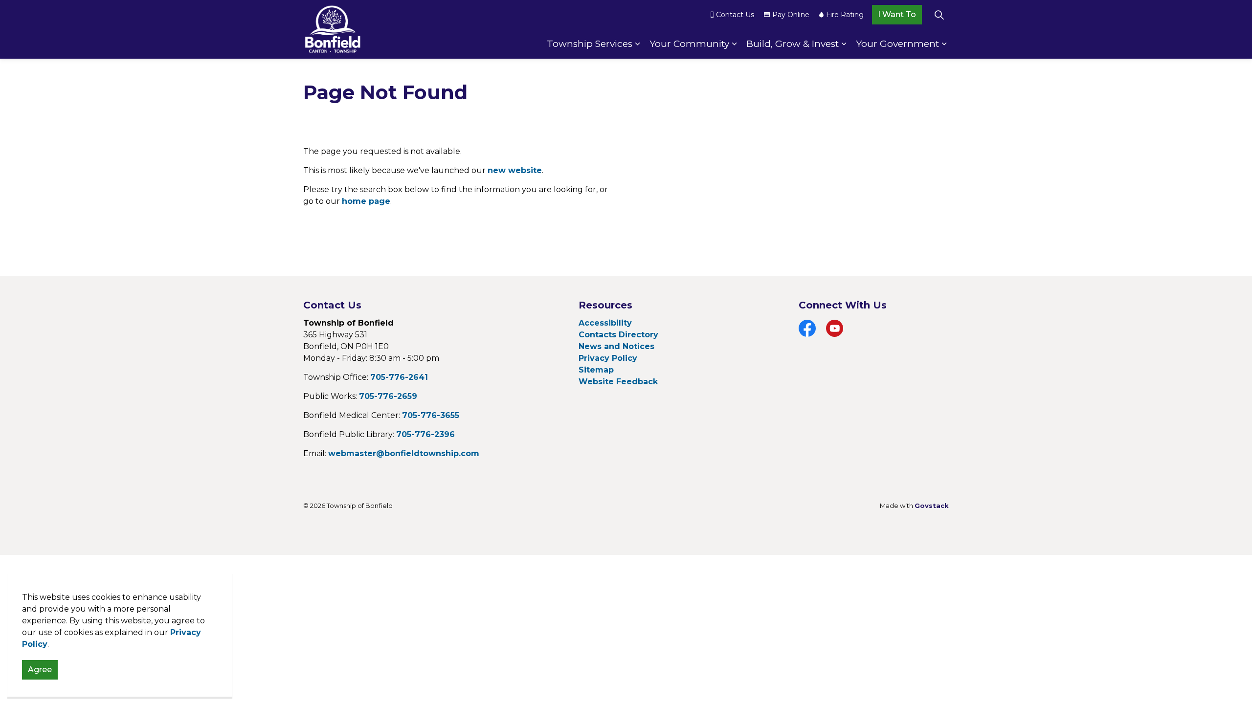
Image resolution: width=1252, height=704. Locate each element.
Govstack (932, 505)
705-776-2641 (399, 377)
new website (515, 170)
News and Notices (616, 346)
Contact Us (735, 14)
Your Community (689, 43)
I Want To (897, 14)
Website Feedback (618, 381)
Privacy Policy (608, 358)
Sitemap (596, 369)
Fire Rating (845, 14)
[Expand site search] (939, 14)
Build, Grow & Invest (792, 43)
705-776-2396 (425, 434)
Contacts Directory (618, 334)
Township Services (589, 43)
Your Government (897, 43)
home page (366, 201)
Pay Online (790, 14)
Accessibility (605, 323)
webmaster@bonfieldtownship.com (403, 453)
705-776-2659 (388, 396)
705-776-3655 (430, 415)
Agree (40, 669)
